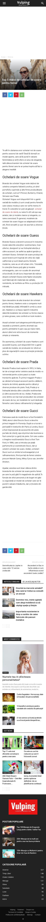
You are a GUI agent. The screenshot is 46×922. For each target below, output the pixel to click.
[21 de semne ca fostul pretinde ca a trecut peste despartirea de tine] (8, 721)
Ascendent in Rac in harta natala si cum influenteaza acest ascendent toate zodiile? (34, 569)
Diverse (10, 57)
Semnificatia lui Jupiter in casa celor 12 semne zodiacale (12, 568)
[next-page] (7, 626)
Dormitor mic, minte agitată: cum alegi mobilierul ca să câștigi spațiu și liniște (29, 603)
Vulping (12, 910)
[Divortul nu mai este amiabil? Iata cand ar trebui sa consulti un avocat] (8, 591)
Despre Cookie (30, 912)
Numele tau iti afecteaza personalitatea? (16, 678)
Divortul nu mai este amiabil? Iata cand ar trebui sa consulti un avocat (29, 591)
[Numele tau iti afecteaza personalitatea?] (23, 659)
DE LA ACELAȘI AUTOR (31, 582)
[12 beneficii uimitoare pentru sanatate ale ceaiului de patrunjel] (8, 709)
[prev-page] (4, 626)
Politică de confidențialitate (15, 915)
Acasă (3, 57)
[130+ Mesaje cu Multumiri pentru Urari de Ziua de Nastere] (8, 853)
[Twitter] (10, 94)
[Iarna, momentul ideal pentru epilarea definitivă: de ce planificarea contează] (34, 767)
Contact (37, 915)
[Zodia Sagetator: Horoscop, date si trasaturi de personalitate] (8, 697)
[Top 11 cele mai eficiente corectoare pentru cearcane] (12, 742)
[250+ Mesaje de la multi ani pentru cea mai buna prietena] (8, 842)
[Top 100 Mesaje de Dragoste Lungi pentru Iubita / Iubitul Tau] (8, 830)
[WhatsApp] (21, 94)
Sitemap (30, 915)
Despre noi (30, 910)
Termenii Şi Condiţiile (15, 912)
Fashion (27, 748)
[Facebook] (4, 94)
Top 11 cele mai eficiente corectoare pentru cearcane (10, 753)
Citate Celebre (7, 773)
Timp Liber (6, 748)
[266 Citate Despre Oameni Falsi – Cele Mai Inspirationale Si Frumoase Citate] (12, 767)
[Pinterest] (16, 94)
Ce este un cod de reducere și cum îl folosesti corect (31, 753)
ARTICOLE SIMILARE (12, 582)
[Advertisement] (23, 31)
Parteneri (21, 910)
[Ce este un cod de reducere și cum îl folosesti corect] (34, 742)
